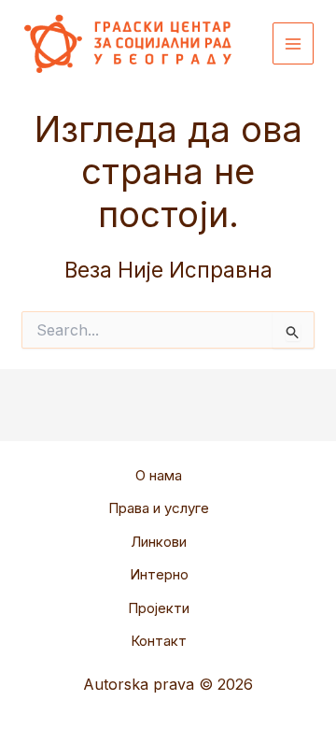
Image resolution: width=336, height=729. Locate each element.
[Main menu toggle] (294, 43)
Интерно (159, 574)
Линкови (159, 541)
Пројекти (158, 608)
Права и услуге (158, 508)
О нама (158, 475)
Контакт (159, 641)
